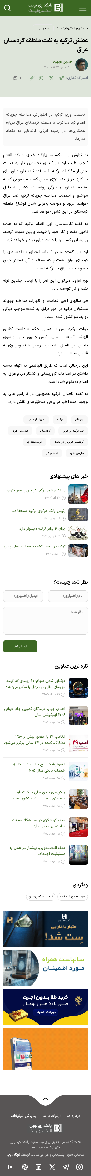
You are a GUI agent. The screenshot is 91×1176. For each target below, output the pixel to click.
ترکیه (60, 419)
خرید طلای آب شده (73, 896)
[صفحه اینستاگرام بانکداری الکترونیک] (79, 1166)
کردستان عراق (20, 431)
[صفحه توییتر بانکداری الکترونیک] (52, 1166)
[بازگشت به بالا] (45, 1101)
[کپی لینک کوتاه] (32, 78)
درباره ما (73, 1116)
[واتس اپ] (41, 78)
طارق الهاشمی (36, 419)
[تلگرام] (61, 78)
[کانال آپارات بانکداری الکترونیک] (25, 1166)
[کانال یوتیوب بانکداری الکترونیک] (11, 1166)
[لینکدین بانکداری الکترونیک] (38, 1166)
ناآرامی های (77, 453)
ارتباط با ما (51, 1116)
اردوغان (79, 419)
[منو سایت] (83, 8)
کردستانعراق (34, 442)
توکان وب (13, 1154)
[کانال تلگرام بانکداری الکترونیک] (66, 1166)
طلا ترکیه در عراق (73, 431)
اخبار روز (43, 28)
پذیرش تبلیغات (23, 1116)
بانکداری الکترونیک (74, 28)
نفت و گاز (52, 453)
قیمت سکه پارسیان (40, 896)
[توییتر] (51, 78)
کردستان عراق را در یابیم (69, 442)
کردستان (45, 431)
